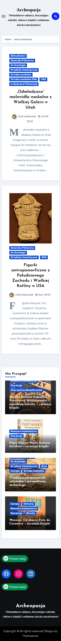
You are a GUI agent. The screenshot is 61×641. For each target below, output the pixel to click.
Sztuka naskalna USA (24, 79)
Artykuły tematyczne (24, 70)
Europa (15, 471)
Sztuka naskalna (21, 74)
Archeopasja (28, 9)
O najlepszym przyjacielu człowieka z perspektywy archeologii (27, 481)
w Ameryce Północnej (24, 84)
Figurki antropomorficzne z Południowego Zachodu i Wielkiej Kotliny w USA (30, 275)
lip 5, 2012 (44, 294)
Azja (44, 466)
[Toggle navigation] (3, 16)
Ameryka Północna (22, 60)
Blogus (49, 631)
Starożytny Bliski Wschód (26, 390)
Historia (29, 503)
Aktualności (18, 55)
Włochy (30, 513)
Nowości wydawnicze (24, 380)
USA (43, 79)
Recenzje (16, 385)
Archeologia (18, 65)
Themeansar (30, 635)
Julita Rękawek (27, 116)
